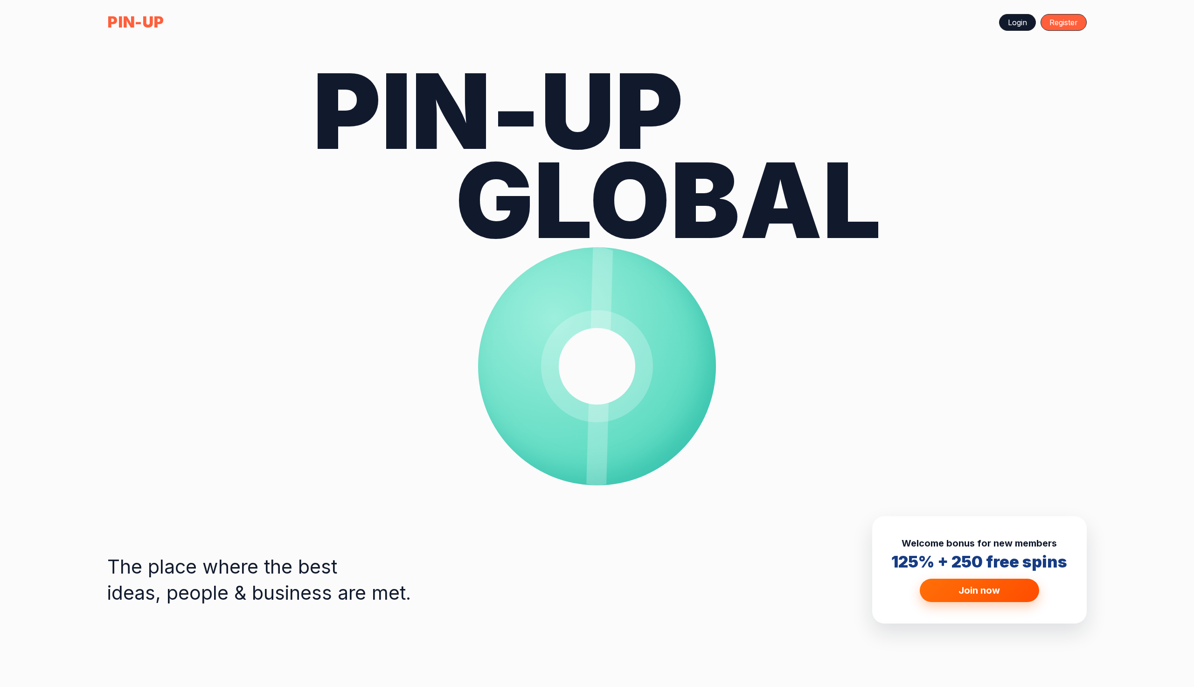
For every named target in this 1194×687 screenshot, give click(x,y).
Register (1063, 22)
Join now (979, 590)
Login (1017, 22)
